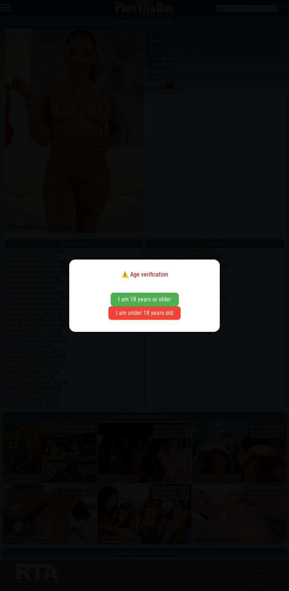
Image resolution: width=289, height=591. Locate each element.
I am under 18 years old (144, 312)
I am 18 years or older (144, 299)
